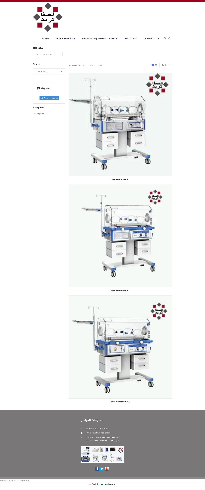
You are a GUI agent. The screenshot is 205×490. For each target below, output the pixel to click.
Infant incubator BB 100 (120, 179)
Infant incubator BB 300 (120, 401)
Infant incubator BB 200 (120, 290)
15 (98, 65)
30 (101, 65)
